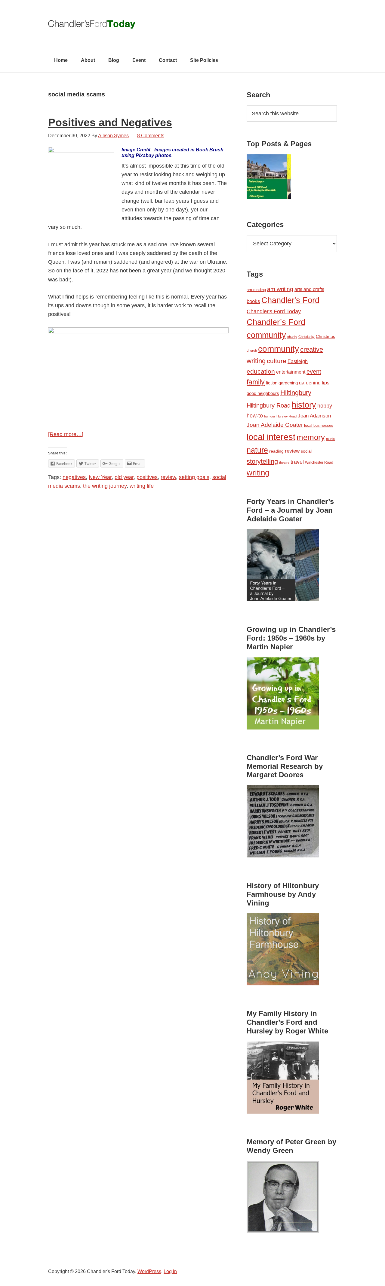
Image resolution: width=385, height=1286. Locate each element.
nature (257, 450)
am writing (280, 289)
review (168, 477)
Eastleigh (298, 361)
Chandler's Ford (290, 300)
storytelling (262, 461)
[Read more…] (65, 434)
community (278, 348)
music (330, 439)
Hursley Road (286, 416)
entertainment (290, 372)
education (261, 371)
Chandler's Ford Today (192, 24)
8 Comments (150, 135)
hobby (324, 406)
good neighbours (263, 393)
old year (124, 477)
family (256, 382)
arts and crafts (309, 289)
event (313, 371)
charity (292, 336)
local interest (271, 437)
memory (311, 437)
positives (147, 477)
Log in (170, 1271)
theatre (284, 462)
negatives (74, 477)
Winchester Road (319, 462)
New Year (100, 477)
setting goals (194, 477)
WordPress (149, 1271)
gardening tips (314, 382)
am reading (256, 289)
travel (297, 462)
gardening (288, 383)
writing (258, 473)
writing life (142, 486)
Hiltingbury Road (269, 405)
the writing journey (105, 486)
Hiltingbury (295, 392)
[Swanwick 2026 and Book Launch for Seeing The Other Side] (269, 177)
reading (276, 451)
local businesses (318, 425)
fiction (271, 382)
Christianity (306, 336)
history (304, 404)
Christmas (325, 336)
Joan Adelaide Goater (275, 425)
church (252, 350)
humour (269, 416)
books (253, 301)
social (306, 451)
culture (276, 361)
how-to (255, 416)
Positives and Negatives (110, 122)
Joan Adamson (314, 416)
